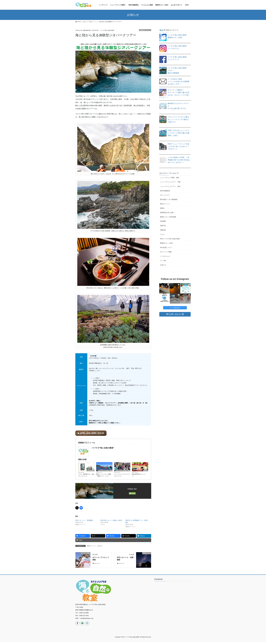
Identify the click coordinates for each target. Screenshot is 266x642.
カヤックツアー (165, 195)
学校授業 (163, 221)
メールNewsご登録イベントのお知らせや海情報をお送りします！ (178, 81)
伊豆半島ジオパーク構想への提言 (111, 520)
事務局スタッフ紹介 (166, 243)
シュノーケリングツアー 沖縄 (170, 182)
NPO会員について (166, 247)
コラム (162, 234)
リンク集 (163, 260)
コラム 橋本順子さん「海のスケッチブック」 (86, 475)
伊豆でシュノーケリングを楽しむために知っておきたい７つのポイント (178, 146)
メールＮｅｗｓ (165, 256)
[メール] (82, 623)
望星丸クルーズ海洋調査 (168, 217)
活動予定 (163, 225)
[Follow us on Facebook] (77, 623)
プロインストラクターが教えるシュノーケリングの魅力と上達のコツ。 (178, 119)
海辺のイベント (145, 30)
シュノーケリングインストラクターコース (122, 475)
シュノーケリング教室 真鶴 (105, 470)
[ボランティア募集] (82, 560)
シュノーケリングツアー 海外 (170, 186)
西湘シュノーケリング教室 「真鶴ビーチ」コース (103, 475)
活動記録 (92, 470)
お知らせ (145, 470)
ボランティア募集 (166, 252)
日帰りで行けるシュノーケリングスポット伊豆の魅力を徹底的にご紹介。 (178, 133)
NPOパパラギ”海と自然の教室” (170, 239)
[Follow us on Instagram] (87, 623)
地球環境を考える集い (167, 212)
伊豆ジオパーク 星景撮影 (84, 520)
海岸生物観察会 (165, 191)
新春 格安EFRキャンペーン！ (139, 475)
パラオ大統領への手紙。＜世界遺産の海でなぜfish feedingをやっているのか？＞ (178, 160)
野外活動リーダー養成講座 (168, 199)
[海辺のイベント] (143, 560)
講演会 (162, 208)
